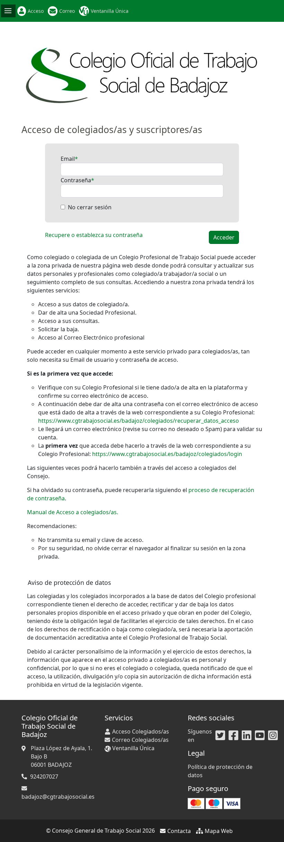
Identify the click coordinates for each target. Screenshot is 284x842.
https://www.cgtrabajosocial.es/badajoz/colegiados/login (167, 454)
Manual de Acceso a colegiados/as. (72, 512)
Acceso (36, 11)
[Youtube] (260, 736)
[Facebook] (233, 736)
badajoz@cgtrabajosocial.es (58, 796)
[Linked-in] (246, 736)
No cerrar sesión (90, 207)
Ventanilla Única (109, 11)
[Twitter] (220, 736)
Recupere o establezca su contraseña (94, 235)
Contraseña (76, 180)
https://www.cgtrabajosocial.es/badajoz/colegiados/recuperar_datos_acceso (138, 420)
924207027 (44, 776)
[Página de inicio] (142, 72)
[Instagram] (273, 736)
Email (68, 159)
